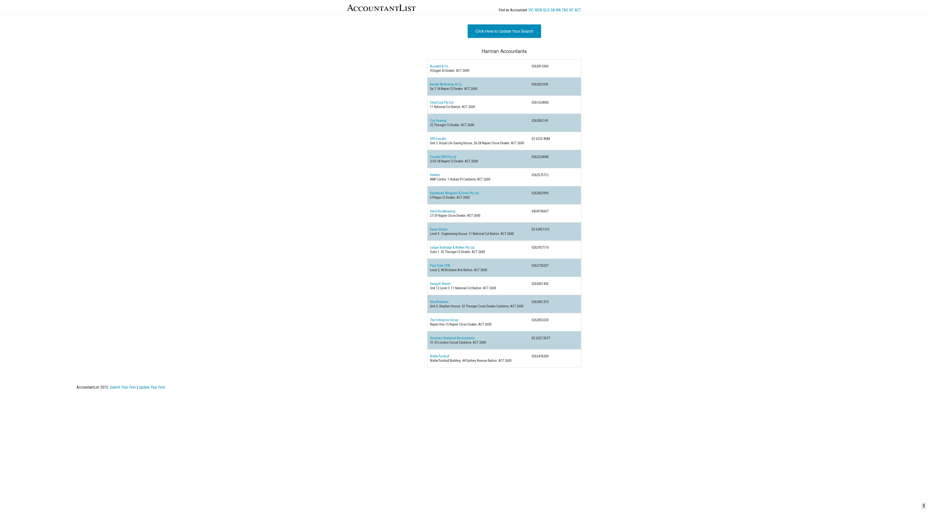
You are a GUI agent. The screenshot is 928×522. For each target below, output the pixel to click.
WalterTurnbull (439, 356)
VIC (531, 10)
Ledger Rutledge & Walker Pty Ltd (452, 247)
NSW (538, 10)
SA (553, 10)
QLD (546, 10)
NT (571, 10)
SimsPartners (439, 302)
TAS (565, 10)
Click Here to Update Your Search (504, 31)
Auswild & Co (439, 66)
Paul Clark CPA (440, 266)
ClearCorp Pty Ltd (441, 102)
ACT (578, 10)
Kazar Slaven (439, 229)
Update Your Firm (152, 387)
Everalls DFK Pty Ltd (443, 157)
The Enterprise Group (444, 320)
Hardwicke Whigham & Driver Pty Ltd (454, 193)
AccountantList (381, 7)
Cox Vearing (438, 121)
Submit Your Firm (123, 387)
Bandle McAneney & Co (446, 84)
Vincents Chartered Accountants (452, 338)
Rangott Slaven (440, 284)
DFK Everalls (438, 139)
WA (558, 10)
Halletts (435, 175)
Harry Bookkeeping (442, 211)
